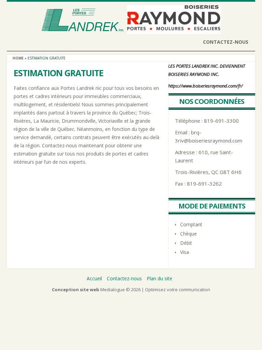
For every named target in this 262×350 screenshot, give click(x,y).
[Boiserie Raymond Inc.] (174, 29)
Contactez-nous (225, 42)
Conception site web (75, 289)
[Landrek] (82, 29)
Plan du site (159, 278)
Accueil (94, 278)
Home (18, 58)
